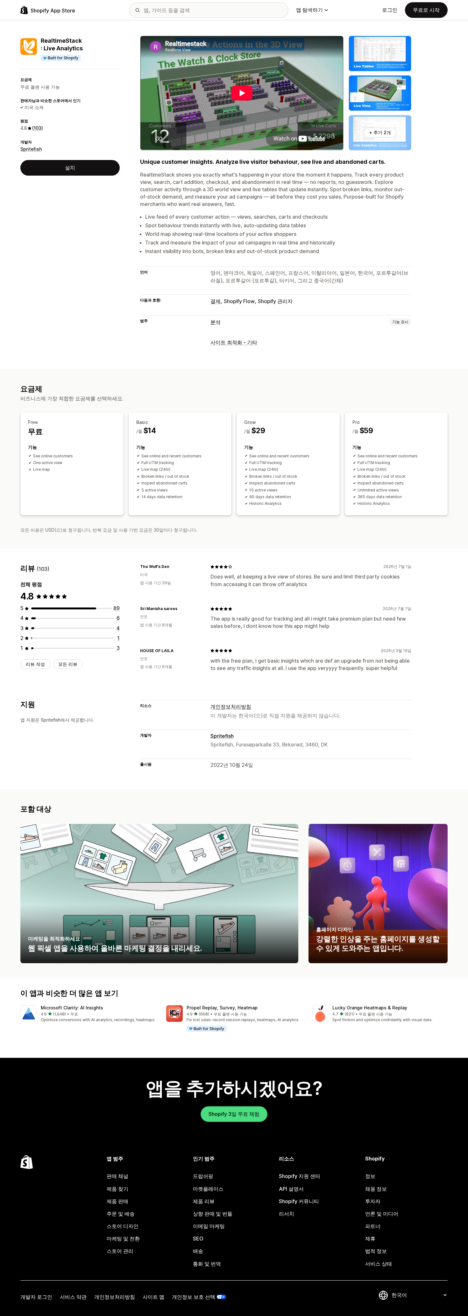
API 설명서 (291, 1189)
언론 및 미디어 (381, 1214)
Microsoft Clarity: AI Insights (72, 1007)
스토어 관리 (120, 1251)
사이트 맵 (153, 1297)
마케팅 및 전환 (123, 1238)
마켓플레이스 (208, 1189)
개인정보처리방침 (230, 706)
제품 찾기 (117, 1189)
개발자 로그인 (36, 1297)
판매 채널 (117, 1176)
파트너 (372, 1226)
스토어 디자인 (122, 1226)
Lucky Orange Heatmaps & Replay (369, 1007)
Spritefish (31, 149)
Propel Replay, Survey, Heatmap (222, 1007)
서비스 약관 (73, 1297)
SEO (198, 1238)
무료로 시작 (426, 10)
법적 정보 (376, 1251)
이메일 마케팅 (209, 1226)
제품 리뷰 (204, 1201)
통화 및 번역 (207, 1264)
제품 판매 (117, 1201)
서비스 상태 (378, 1264)
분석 (215, 322)
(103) (37, 128)
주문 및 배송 (121, 1214)
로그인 (389, 10)
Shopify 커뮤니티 (299, 1201)
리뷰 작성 (35, 664)
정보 (370, 1176)
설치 (70, 167)
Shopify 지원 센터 (299, 1176)
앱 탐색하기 (309, 10)
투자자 (372, 1201)
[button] (88, 1014)
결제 (215, 301)
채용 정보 (376, 1189)
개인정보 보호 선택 (193, 1297)
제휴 (370, 1238)
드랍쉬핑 (203, 1176)
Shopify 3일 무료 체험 (234, 1114)
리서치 (286, 1214)
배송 (198, 1251)
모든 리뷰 (67, 664)
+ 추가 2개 (380, 132)
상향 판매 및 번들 (212, 1214)
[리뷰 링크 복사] (173, 566)
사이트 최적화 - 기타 (233, 342)
